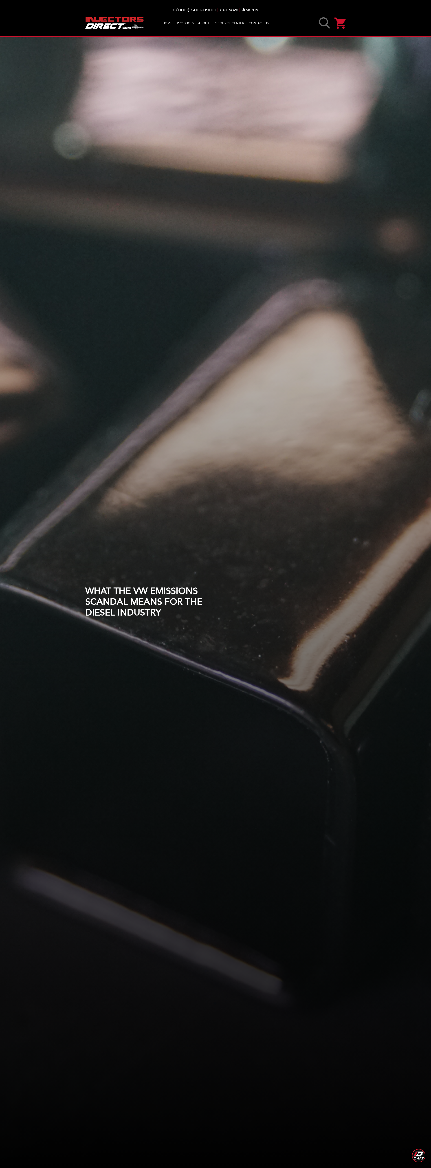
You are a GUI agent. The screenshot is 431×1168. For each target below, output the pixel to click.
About (203, 23)
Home (167, 23)
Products (185, 23)
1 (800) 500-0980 (194, 10)
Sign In (252, 10)
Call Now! (229, 10)
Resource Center (229, 23)
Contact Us (259, 23)
